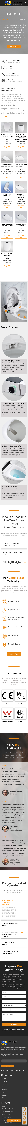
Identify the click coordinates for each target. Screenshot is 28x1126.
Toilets (4, 1106)
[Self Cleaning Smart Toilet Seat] (21, 217)
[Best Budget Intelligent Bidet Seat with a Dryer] (7, 127)
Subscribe (7, 1066)
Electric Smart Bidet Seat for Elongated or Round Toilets (21, 136)
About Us (5, 1084)
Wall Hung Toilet (7, 1111)
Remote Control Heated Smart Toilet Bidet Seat (21, 196)
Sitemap (4, 1098)
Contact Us (5, 1095)
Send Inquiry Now (7, 147)
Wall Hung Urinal (7, 1123)
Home (4, 20)
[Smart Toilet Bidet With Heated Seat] (7, 246)
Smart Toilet (6, 1114)
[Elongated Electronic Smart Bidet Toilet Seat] (7, 157)
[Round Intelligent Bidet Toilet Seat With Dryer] (7, 217)
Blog (3, 1092)
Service (4, 1089)
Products (5, 1081)
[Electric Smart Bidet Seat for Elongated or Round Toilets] (21, 127)
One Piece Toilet (7, 1109)
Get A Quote (14, 46)
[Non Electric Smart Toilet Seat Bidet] (7, 187)
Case (3, 1087)
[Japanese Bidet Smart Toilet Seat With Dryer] (21, 157)
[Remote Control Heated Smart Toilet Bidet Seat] (21, 187)
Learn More (14, 654)
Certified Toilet (6, 1117)
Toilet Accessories (12, 20)
